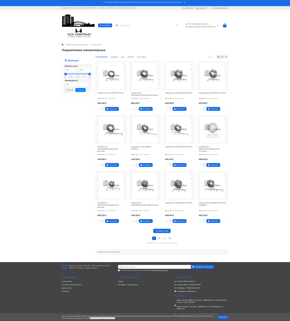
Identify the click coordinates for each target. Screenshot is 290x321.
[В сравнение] (124, 68)
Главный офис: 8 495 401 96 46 (202, 27)
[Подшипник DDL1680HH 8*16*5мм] (145, 130)
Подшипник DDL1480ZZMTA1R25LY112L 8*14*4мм (107, 149)
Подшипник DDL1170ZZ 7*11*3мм (110, 93)
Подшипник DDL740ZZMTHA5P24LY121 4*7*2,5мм (209, 149)
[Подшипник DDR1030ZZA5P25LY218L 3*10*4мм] (145, 186)
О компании (111, 8)
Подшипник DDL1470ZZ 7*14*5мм (212, 93)
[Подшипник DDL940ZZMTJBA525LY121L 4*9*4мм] (111, 186)
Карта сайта (66, 288)
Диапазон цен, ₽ (71, 66)
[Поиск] (177, 25)
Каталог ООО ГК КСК (88, 8)
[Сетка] (218, 57)
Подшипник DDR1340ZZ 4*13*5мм (179, 203)
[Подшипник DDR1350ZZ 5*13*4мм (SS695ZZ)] (212, 186)
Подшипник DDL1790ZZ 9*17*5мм (178, 147)
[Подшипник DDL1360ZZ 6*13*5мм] (179, 76)
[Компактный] (226, 57)
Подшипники (96, 45)
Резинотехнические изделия (77, 45)
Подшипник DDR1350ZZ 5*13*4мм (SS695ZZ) (212, 204)
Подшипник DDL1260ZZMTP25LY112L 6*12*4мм (144, 94)
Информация (69, 277)
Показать (80, 90)
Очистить (69, 90)
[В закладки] (124, 64)
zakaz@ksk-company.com (187, 291)
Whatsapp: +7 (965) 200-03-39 (188, 288)
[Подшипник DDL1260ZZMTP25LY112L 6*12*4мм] (145, 76)
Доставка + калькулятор (70, 8)
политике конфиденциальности (102, 318)
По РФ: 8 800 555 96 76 (198, 24)
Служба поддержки (128, 277)
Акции (120, 281)
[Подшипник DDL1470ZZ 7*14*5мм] (212, 76)
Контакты (101, 8)
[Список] (222, 57)
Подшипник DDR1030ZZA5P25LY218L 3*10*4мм (144, 204)
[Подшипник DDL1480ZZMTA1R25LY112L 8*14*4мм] (111, 130)
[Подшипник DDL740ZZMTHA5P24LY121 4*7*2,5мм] (212, 130)
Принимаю (223, 317)
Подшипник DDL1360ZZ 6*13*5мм (178, 93)
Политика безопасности (126, 8)
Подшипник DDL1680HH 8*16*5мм (141, 148)
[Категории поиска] (116, 25)
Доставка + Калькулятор (128, 285)
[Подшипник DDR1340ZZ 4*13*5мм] (179, 186)
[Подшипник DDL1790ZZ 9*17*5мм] (179, 130)
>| (169, 238)
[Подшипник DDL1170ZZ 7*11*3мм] (111, 76)
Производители (71, 80)
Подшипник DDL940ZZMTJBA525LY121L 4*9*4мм (108, 205)
